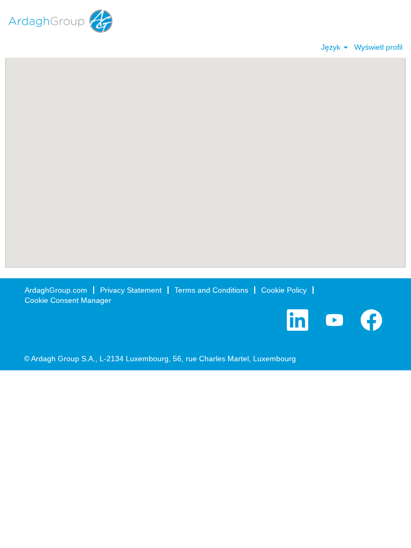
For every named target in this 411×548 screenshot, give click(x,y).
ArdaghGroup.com (56, 290)
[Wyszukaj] (370, 20)
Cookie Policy (284, 290)
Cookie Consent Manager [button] (68, 300)
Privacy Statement (131, 290)
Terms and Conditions (211, 290)
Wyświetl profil (378, 47)
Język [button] (331, 47)
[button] (397, 20)
